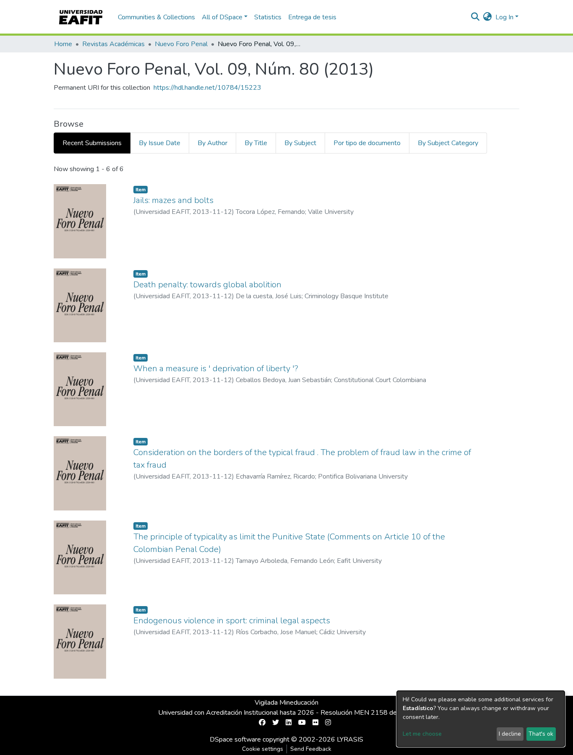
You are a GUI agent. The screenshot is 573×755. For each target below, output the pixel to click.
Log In (504, 17)
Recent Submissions (92, 143)
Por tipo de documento (367, 143)
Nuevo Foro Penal (181, 44)
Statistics (267, 17)
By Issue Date (159, 143)
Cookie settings (262, 749)
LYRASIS (350, 739)
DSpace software (235, 739)
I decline (510, 734)
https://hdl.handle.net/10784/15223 (207, 87)
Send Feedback (310, 749)
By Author (212, 143)
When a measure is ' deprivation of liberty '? (215, 368)
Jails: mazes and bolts (173, 200)
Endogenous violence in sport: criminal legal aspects (231, 620)
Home (63, 44)
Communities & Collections (156, 17)
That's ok (541, 734)
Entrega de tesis (312, 17)
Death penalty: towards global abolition (207, 284)
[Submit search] (475, 17)
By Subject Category (448, 143)
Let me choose (422, 734)
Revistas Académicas (113, 44)
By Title (256, 143)
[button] (487, 17)
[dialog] (481, 719)
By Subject (300, 143)
